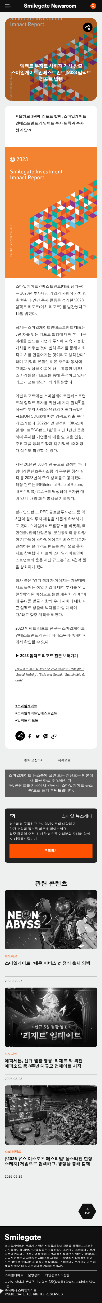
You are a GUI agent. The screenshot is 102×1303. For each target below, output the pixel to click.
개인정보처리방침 (57, 1275)
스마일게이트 (14, 1275)
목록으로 (64, 760)
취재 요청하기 (34, 760)
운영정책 (34, 1275)
